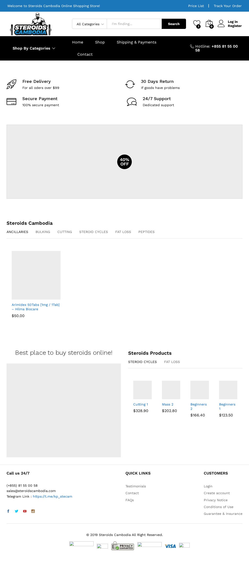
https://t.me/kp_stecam (52, 496)
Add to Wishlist (41, 297)
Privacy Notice (216, 500)
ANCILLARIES (17, 232)
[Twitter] (16, 511)
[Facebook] (8, 511)
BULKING (43, 232)
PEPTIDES (146, 232)
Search (174, 24)
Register (235, 26)
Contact (85, 54)
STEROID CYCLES (93, 232)
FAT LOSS (123, 232)
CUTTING (64, 232)
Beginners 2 (198, 406)
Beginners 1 (227, 406)
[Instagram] (33, 511)
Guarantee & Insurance (223, 514)
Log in (233, 22)
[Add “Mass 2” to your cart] (165, 396)
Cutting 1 (140, 404)
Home (77, 42)
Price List (196, 6)
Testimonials (135, 486)
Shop (100, 42)
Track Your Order (228, 6)
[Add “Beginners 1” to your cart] (222, 396)
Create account (217, 493)
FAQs (129, 500)
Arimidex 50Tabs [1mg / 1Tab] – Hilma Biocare (36, 307)
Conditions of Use (218, 507)
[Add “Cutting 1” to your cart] (136, 396)
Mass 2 (167, 404)
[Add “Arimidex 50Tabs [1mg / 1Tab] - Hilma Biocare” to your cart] (30, 297)
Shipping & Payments (136, 42)
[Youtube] (25, 511)
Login (208, 486)
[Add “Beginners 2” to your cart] (193, 396)
